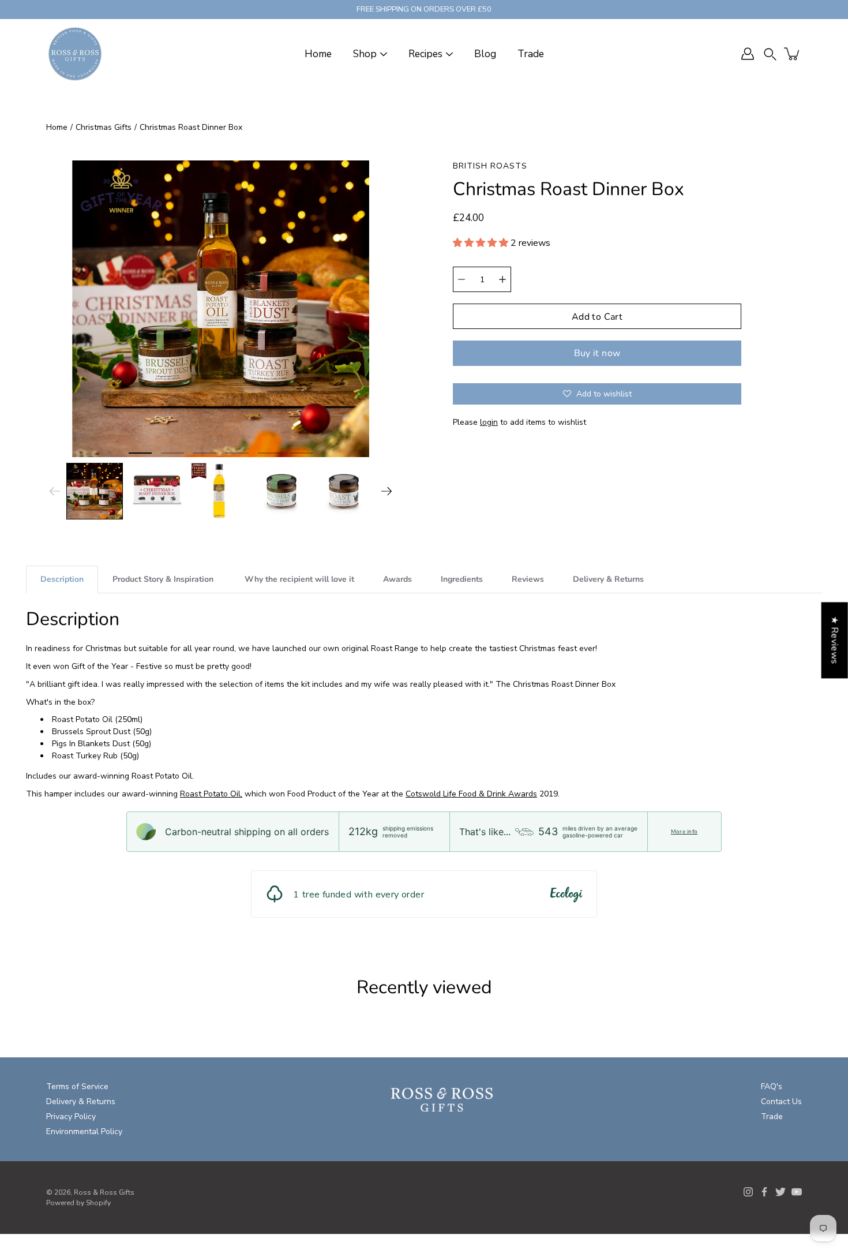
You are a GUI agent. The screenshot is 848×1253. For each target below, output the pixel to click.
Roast (190, 793)
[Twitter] (780, 1191)
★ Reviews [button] (834, 640)
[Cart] (792, 53)
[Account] (747, 53)
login (489, 422)
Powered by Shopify (78, 1202)
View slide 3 (204, 453)
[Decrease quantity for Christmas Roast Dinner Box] (461, 279)
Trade (530, 54)
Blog (485, 54)
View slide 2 (172, 453)
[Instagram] (748, 1191)
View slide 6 (301, 453)
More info (684, 832)
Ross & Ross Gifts (104, 1192)
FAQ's (771, 1086)
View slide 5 (269, 453)
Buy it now (597, 353)
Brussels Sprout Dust (91, 731)
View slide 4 (237, 453)
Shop (365, 54)
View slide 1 (140, 453)
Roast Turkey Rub (85, 755)
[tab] (62, 579)
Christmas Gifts (104, 127)
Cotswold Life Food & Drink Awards (471, 793)
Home (318, 54)
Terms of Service (77, 1086)
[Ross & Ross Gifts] (75, 54)
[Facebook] (764, 1191)
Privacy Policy (71, 1116)
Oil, (236, 793)
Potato (216, 793)
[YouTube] (796, 1191)
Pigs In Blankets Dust (91, 743)
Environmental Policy (84, 1131)
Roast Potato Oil (82, 719)
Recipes (425, 54)
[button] (770, 54)
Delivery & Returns (80, 1101)
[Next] (386, 491)
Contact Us (781, 1101)
